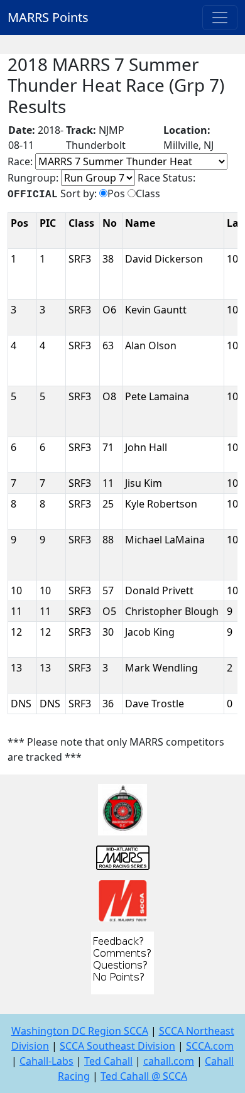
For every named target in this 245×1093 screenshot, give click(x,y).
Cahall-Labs (46, 1061)
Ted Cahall (108, 1061)
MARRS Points (48, 17)
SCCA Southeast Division (117, 1046)
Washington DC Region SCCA (79, 1031)
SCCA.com (210, 1046)
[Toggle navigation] (219, 17)
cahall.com (168, 1061)
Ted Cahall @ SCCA (144, 1076)
